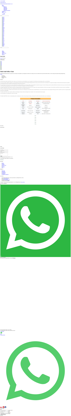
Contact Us (3, 54)
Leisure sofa (5, 9)
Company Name (10, 410)
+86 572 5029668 (5, 179)
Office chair (5, 7)
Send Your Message (3, 414)
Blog (4, 13)
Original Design (4, 165)
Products (3, 51)
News (2, 12)
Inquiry (1, 74)
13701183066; (2, 331)
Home (3, 5)
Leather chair (5, 8)
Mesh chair (5, 6)
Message (9, 412)
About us (3, 11)
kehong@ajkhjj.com (6, 178)
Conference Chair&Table (7, 10)
